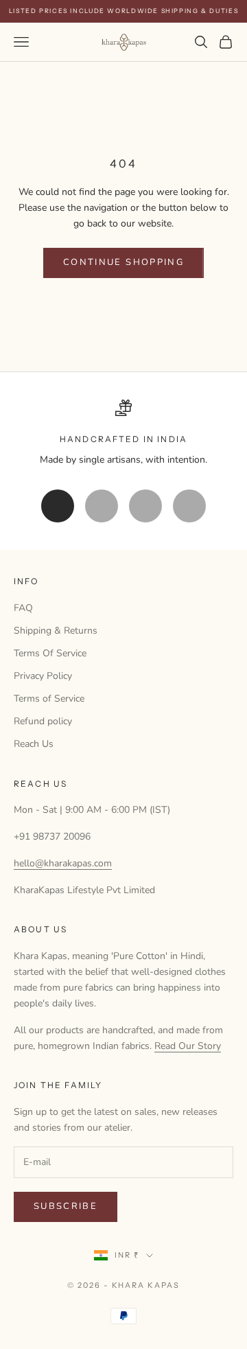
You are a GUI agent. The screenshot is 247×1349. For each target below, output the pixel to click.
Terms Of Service (50, 653)
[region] (123, 434)
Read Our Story (187, 1045)
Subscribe (65, 1206)
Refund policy (43, 721)
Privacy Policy (43, 675)
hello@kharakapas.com (63, 863)
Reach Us (34, 743)
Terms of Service (49, 698)
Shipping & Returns (55, 630)
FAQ (23, 607)
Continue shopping (123, 262)
